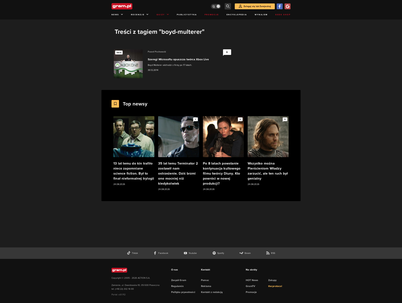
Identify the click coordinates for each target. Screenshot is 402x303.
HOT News (252, 280)
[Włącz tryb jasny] (216, 6)
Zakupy (272, 280)
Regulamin (177, 286)
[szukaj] (228, 6)
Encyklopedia (237, 14)
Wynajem (261, 14)
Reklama (206, 286)
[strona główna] (129, 6)
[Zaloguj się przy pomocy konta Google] (288, 6)
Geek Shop (283, 14)
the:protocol (275, 286)
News (115, 14)
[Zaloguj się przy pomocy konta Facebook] (280, 6)
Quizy (161, 14)
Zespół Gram (178, 280)
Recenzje (137, 14)
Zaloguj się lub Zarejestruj (257, 6)
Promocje (212, 14)
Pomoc (205, 280)
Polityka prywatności (183, 292)
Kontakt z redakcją (212, 292)
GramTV (250, 286)
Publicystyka (187, 14)
